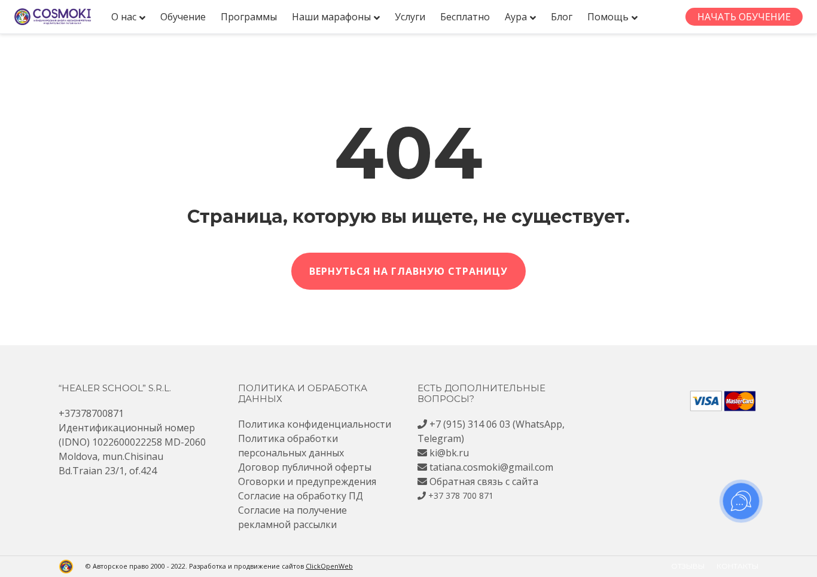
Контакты (737, 565)
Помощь (608, 16)
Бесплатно (465, 16)
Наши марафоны (331, 16)
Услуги (410, 16)
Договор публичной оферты (304, 467)
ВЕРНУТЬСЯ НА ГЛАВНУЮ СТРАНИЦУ (408, 271)
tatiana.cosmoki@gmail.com (491, 467)
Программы (249, 16)
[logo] (52, 16)
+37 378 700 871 (460, 495)
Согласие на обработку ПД (300, 495)
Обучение (183, 16)
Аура (516, 16)
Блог (561, 16)
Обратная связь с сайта (483, 481)
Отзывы (688, 565)
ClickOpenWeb (329, 565)
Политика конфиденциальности (314, 424)
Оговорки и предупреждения (307, 481)
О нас (123, 16)
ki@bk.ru (449, 452)
